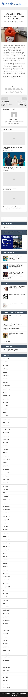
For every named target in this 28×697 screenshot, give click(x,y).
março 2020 (5, 606)
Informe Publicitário (11, 23)
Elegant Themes (11, 693)
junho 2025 (5, 405)
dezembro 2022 (6, 506)
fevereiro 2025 (6, 419)
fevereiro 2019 (6, 650)
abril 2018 (5, 684)
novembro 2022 (6, 509)
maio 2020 (5, 600)
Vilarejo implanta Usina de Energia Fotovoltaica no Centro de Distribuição (13, 207)
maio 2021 (5, 560)
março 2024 (5, 456)
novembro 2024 (6, 429)
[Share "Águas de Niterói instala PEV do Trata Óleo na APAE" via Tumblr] (11, 88)
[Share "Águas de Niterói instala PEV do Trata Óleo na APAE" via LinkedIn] (16, 88)
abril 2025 (5, 412)
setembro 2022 (6, 516)
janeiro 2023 (6, 503)
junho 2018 (5, 677)
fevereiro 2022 (6, 536)
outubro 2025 (6, 392)
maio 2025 (5, 409)
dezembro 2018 (6, 657)
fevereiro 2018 (6, 687)
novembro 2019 (6, 620)
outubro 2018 (6, 663)
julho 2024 (5, 442)
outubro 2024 (6, 432)
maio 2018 (5, 680)
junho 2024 (5, 446)
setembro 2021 (6, 546)
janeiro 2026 (6, 382)
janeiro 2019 (6, 653)
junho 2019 (5, 637)
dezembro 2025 (6, 385)
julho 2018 (5, 674)
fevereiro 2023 (6, 499)
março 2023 (5, 496)
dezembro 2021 (6, 539)
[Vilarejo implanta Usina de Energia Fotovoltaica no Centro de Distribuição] (14, 198)
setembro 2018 (6, 667)
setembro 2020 (6, 586)
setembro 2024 (6, 436)
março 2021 (5, 566)
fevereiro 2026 (6, 379)
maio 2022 (5, 526)
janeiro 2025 (6, 422)
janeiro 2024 (6, 462)
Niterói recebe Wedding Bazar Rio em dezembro (12, 148)
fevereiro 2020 (6, 610)
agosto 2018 (6, 670)
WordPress (23, 693)
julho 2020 (5, 593)
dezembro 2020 (6, 576)
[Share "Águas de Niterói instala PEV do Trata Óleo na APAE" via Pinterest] (14, 88)
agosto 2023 (6, 479)
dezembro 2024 (6, 425)
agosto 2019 (6, 630)
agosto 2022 (6, 519)
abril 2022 (5, 529)
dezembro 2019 (6, 617)
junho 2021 (5, 556)
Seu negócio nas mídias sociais (10, 188)
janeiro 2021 (6, 573)
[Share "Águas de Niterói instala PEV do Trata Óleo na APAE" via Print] (22, 88)
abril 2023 (5, 492)
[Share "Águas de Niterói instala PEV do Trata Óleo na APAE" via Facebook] (5, 88)
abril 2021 (5, 563)
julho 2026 (5, 362)
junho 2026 (5, 365)
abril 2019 (5, 643)
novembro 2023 (6, 469)
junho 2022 (5, 523)
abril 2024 (5, 452)
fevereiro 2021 (6, 570)
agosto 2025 (6, 399)
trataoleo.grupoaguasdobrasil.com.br (14, 76)
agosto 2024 (6, 439)
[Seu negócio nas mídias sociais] (14, 179)
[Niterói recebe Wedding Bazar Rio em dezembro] (14, 138)
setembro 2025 (6, 395)
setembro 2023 (6, 476)
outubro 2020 (6, 583)
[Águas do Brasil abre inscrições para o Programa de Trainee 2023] (14, 159)
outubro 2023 (6, 472)
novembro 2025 (6, 389)
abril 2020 (5, 603)
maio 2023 (5, 489)
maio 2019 (5, 640)
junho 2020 (5, 596)
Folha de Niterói (12, 21)
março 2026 (5, 375)
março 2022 (5, 533)
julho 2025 (5, 402)
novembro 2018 (6, 660)
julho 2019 (5, 633)
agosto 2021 (6, 550)
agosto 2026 (6, 358)
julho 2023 (5, 482)
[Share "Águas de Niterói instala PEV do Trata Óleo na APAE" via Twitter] (8, 88)
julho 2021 (5, 553)
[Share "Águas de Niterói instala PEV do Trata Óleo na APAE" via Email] (19, 88)
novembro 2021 (6, 543)
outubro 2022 (6, 513)
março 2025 (5, 415)
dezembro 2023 (6, 466)
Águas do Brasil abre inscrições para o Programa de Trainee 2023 (12, 168)
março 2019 (5, 647)
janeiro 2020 (6, 613)
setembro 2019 (6, 627)
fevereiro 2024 (6, 459)
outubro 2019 (6, 623)
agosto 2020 (6, 590)
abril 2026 (5, 372)
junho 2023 (5, 486)
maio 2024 (5, 449)
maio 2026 (5, 368)
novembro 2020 (6, 580)
